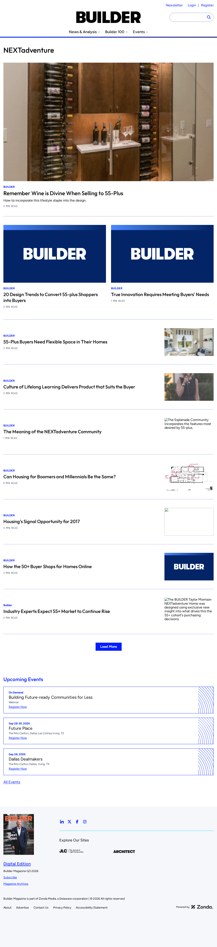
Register (207, 5)
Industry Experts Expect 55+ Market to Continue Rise (56, 611)
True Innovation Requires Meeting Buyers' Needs (160, 294)
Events (139, 32)
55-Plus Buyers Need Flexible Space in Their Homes (55, 342)
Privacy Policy (62, 907)
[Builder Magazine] (108, 17)
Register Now (18, 707)
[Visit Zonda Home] (195, 907)
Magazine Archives (15, 884)
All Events (11, 782)
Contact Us (41, 907)
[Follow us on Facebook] (77, 821)
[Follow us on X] (69, 821)
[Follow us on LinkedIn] (61, 821)
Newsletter (174, 5)
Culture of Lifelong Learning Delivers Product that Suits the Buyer (69, 387)
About (7, 907)
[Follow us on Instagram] (84, 821)
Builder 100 (114, 32)
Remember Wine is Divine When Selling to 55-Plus (63, 193)
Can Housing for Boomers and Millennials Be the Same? (59, 477)
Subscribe (10, 877)
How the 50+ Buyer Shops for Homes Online (47, 566)
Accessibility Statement (91, 907)
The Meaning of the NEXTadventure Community (52, 432)
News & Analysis (83, 32)
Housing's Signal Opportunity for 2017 (41, 521)
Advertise (22, 907)
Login (192, 5)
